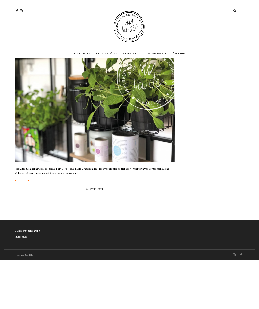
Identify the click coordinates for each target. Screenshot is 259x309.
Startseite (81, 53)
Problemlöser (106, 53)
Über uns (179, 53)
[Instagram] (21, 10)
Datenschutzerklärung (27, 230)
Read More (22, 180)
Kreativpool (132, 53)
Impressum (21, 236)
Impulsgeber (157, 53)
